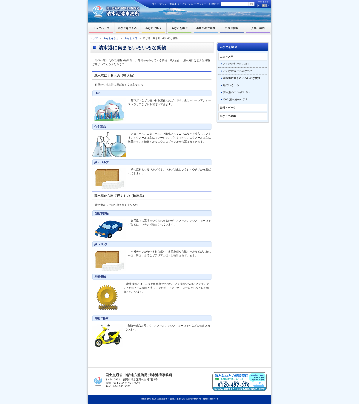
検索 (251, 4)
